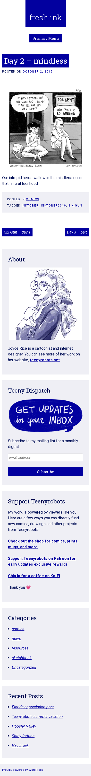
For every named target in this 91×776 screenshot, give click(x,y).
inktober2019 (53, 205)
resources (20, 648)
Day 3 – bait (77, 232)
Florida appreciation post (33, 707)
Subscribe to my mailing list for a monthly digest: (43, 444)
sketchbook (22, 658)
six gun (75, 205)
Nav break (20, 745)
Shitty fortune (23, 736)
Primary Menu (46, 38)
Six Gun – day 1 (17, 232)
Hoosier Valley (24, 726)
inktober (30, 205)
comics (32, 199)
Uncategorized (24, 667)
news (16, 638)
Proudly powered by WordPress (22, 769)
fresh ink (45, 17)
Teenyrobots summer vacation (37, 716)
